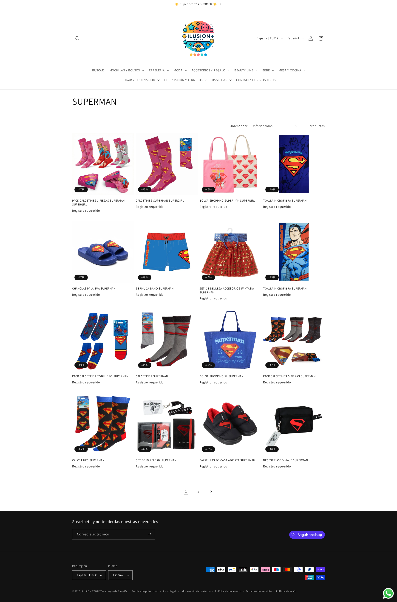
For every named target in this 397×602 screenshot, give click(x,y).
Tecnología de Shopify (113, 591)
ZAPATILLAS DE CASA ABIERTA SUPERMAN (227, 460)
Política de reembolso (228, 591)
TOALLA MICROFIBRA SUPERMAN (285, 201)
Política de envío (286, 591)
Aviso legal (169, 591)
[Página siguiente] (211, 492)
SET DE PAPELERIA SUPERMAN (156, 460)
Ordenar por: (239, 126)
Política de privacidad (145, 591)
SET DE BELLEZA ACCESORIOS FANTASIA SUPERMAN (226, 290)
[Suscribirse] (150, 534)
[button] (77, 38)
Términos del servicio (259, 591)
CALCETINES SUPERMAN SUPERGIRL (160, 201)
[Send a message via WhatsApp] (388, 593)
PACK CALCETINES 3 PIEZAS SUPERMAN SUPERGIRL (98, 202)
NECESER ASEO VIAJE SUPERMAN (285, 460)
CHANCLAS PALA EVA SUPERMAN (94, 288)
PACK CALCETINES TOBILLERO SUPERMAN (100, 376)
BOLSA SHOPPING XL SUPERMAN (221, 376)
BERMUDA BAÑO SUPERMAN (155, 288)
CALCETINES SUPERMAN (152, 376)
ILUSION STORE (91, 591)
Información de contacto (195, 591)
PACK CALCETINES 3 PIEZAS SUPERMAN (289, 376)
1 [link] (186, 491)
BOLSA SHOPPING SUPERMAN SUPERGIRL (227, 201)
